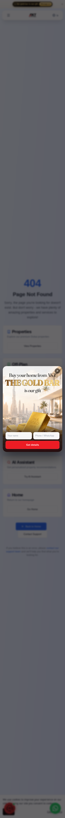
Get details (32, 444)
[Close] (57, 371)
